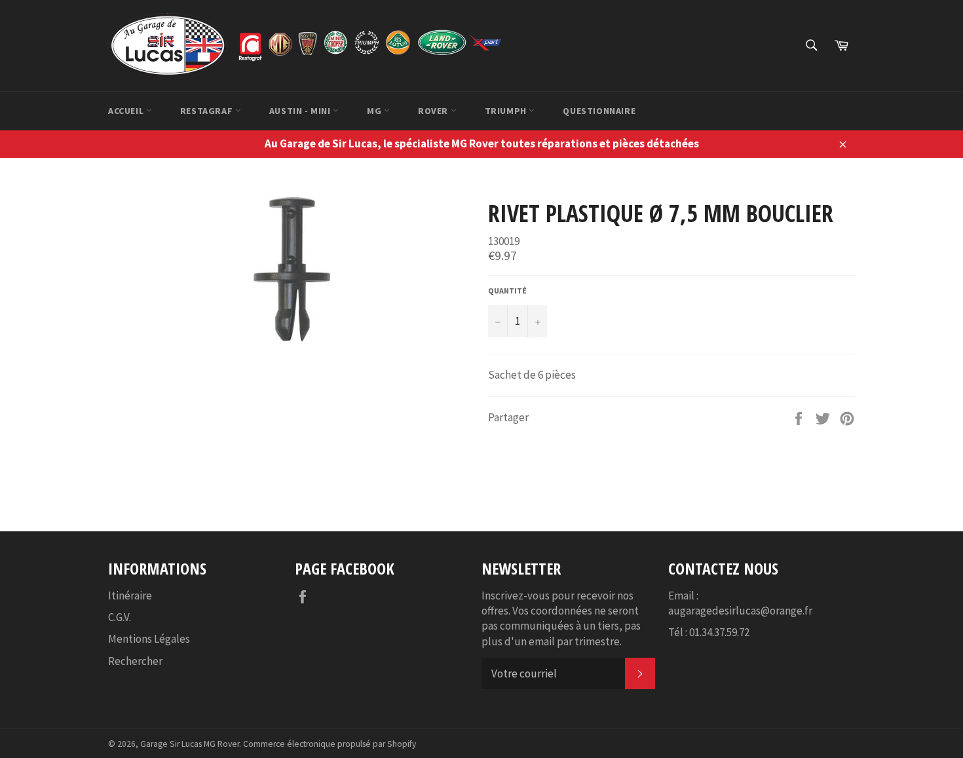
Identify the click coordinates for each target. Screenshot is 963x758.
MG (375, 111)
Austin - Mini (301, 111)
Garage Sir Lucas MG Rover (189, 743)
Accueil (127, 111)
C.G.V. (119, 617)
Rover (434, 111)
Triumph (507, 111)
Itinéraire (130, 595)
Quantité (507, 290)
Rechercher (135, 661)
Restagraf (207, 111)
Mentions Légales (149, 639)
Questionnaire (599, 111)
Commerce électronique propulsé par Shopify (329, 743)
